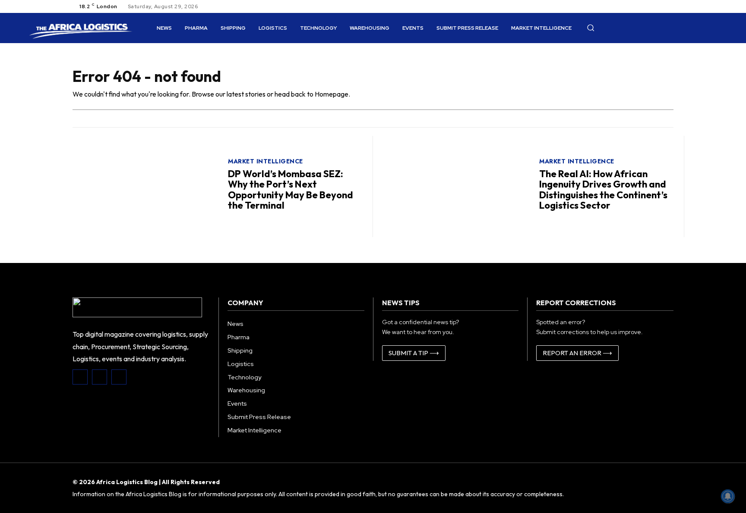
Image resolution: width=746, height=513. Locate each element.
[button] (590, 27)
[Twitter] (118, 377)
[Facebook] (80, 377)
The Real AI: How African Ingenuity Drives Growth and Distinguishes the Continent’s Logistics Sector (603, 189)
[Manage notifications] (728, 496)
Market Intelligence (265, 161)
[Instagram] (99, 377)
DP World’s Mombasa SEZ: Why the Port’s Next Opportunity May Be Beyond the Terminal (290, 189)
